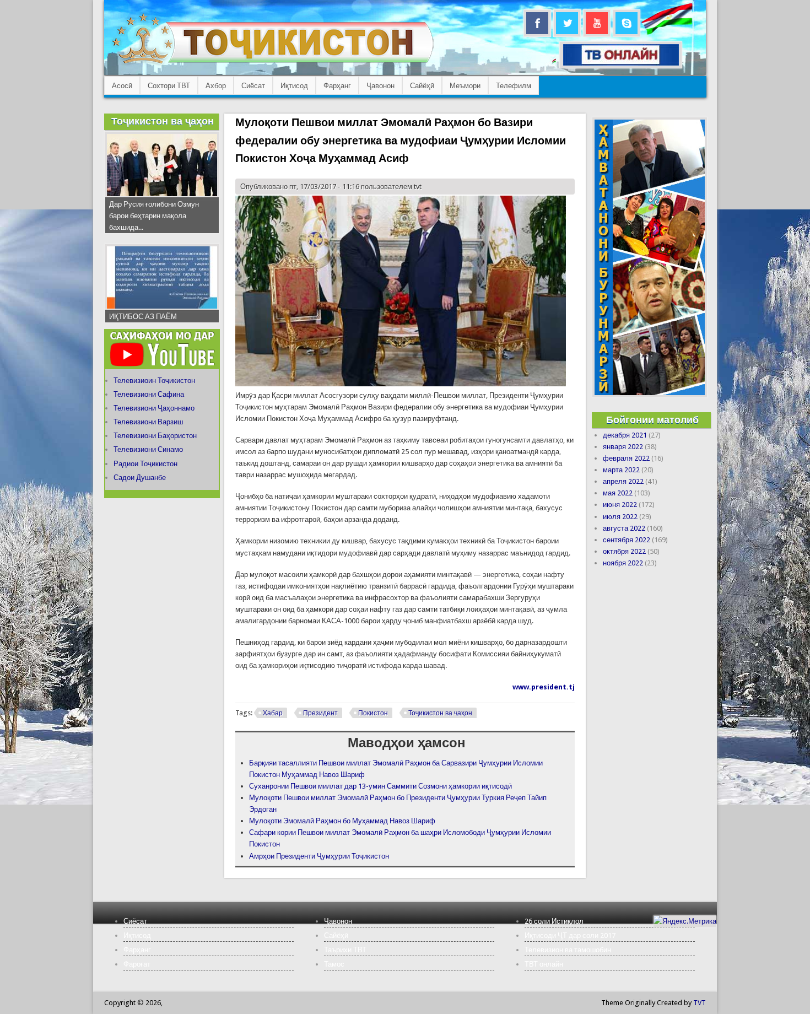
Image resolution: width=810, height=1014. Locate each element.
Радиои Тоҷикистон (145, 464)
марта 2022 (621, 470)
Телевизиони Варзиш (148, 422)
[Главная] (272, 64)
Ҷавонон (380, 86)
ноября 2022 (623, 563)
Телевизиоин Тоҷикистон (154, 380)
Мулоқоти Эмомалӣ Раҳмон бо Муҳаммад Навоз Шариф (342, 821)
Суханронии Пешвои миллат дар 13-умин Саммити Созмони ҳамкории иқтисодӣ (380, 786)
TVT (699, 1003)
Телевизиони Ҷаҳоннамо (154, 408)
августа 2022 (624, 528)
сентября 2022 (626, 540)
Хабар (273, 713)
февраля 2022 (626, 458)
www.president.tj (543, 687)
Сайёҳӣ (422, 86)
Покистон (373, 713)
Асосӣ (122, 86)
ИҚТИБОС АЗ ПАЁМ (143, 316)
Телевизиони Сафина (149, 394)
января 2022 (623, 447)
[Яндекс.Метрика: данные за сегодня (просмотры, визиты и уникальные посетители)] (685, 921)
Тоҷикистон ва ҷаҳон (440, 713)
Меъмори (465, 86)
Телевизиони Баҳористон (155, 436)
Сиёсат (253, 86)
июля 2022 (620, 517)
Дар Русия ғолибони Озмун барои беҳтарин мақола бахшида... (154, 215)
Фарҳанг (337, 86)
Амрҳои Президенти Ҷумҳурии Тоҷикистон (319, 856)
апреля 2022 (623, 481)
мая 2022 (618, 493)
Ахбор (216, 86)
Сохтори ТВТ (169, 86)
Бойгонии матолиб (652, 419)
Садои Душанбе (140, 477)
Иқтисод (294, 86)
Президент (320, 713)
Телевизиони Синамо (148, 449)
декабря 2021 (625, 435)
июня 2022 (620, 504)
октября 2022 (624, 551)
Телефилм (513, 86)
